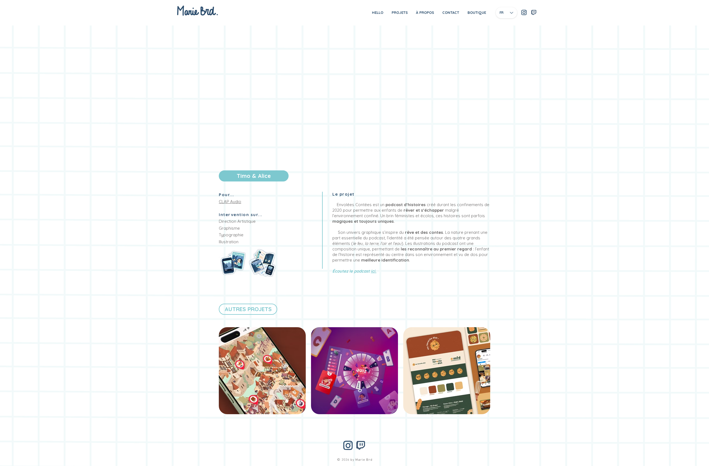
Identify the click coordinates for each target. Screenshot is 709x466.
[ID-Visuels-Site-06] (524, 12)
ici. (373, 271)
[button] (254, 175)
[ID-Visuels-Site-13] (533, 12)
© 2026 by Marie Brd (355, 460)
